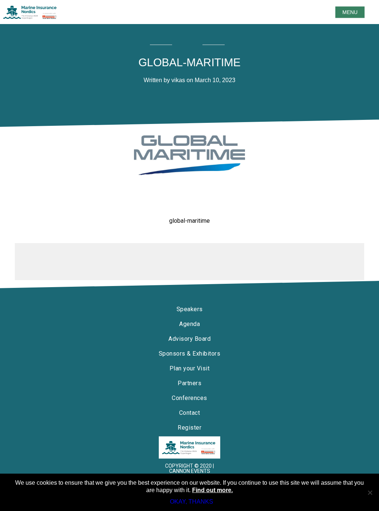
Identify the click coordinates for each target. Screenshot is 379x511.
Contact (189, 412)
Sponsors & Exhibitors (190, 353)
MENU (350, 12)
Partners (189, 383)
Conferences (189, 397)
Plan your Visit (190, 368)
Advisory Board (189, 338)
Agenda (189, 323)
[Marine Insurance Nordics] (189, 447)
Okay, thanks (191, 501)
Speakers (190, 309)
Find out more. (212, 490)
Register (189, 427)
